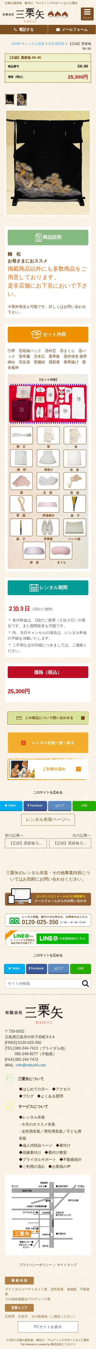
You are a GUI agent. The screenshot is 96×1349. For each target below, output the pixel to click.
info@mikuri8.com (31, 1065)
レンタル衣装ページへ (48, 819)
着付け (65, 1145)
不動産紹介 (72, 1159)
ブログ (28, 1096)
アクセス (63, 1089)
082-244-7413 (26, 1048)
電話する (26, 29)
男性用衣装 (53, 1131)
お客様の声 (61, 1167)
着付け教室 (57, 1152)
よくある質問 (52, 1096)
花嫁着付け (32, 1152)
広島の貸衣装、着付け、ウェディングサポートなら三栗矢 (41, 3)
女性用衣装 (31, 1131)
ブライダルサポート (39, 1159)
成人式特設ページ (37, 1145)
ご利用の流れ (34, 1167)
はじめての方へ (36, 1089)
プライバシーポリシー (35, 1265)
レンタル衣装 (34, 1117)
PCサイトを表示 (48, 1327)
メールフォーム (75, 29)
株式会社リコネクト (63, 1344)
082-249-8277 (26, 1054)
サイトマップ (67, 1265)
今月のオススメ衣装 (38, 1124)
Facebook (36, 805)
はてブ (60, 805)
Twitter (16, 968)
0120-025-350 (29, 1043)
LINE (84, 805)
